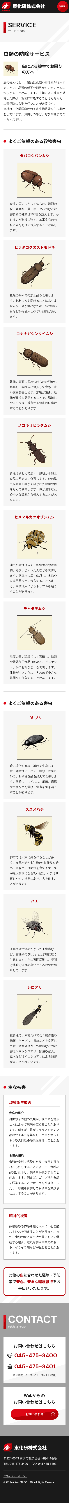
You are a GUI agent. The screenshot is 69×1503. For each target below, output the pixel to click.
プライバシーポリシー (15, 1476)
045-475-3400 (35, 1355)
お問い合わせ (34, 1414)
